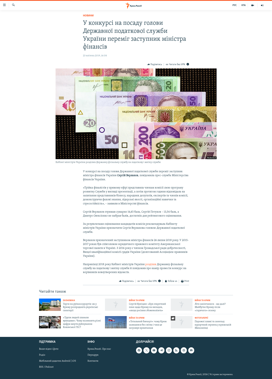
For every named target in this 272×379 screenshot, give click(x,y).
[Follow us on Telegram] (161, 350)
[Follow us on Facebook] (139, 350)
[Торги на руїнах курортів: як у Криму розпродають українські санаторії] (50, 305)
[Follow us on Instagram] (169, 350)
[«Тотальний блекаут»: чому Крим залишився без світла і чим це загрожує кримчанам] (116, 322)
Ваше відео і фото (48, 349)
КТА (243, 5)
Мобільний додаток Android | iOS (57, 361)
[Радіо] (262, 5)
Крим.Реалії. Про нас (99, 349)
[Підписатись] (191, 350)
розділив (150, 264)
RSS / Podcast (46, 367)
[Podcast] (184, 350)
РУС (234, 5)
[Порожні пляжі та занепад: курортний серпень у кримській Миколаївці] (182, 322)
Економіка (69, 300)
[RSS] (176, 350)
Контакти (93, 361)
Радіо (42, 355)
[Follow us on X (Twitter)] (146, 350)
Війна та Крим (136, 300)
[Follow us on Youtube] (154, 350)
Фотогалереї (201, 318)
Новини (88, 15)
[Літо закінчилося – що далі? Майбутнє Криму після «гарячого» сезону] (182, 305)
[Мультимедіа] (253, 5)
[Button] (154, 64)
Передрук (93, 355)
